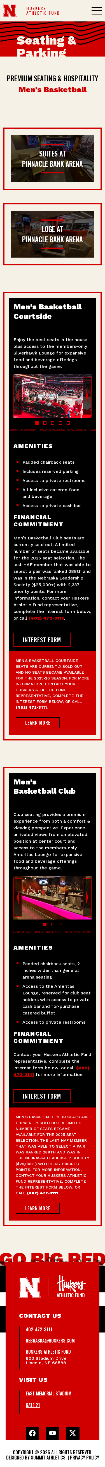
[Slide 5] (68, 423)
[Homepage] (10, 10)
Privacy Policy (84, 1457)
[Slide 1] (37, 423)
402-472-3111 (39, 1329)
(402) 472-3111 (46, 618)
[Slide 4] (60, 423)
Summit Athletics (48, 1457)
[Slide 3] (52, 423)
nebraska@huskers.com (50, 1340)
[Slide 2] (44, 423)
